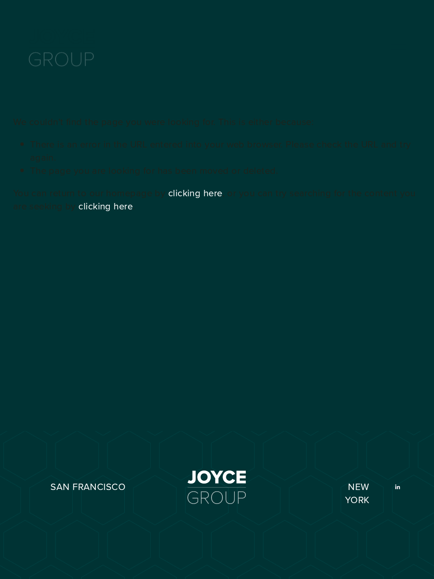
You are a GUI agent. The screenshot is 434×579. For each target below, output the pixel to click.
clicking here (195, 192)
